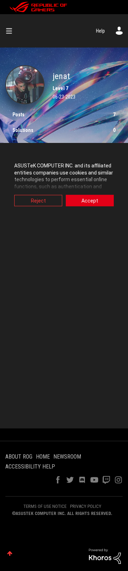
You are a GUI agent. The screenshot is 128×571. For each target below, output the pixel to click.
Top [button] (10, 553)
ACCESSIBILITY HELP (30, 466)
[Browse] (11, 31)
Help (100, 31)
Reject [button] (38, 201)
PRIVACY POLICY (85, 506)
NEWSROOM (67, 456)
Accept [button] (89, 201)
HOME (43, 456)
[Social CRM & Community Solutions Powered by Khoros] (105, 556)
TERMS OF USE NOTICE (44, 506)
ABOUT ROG (18, 456)
